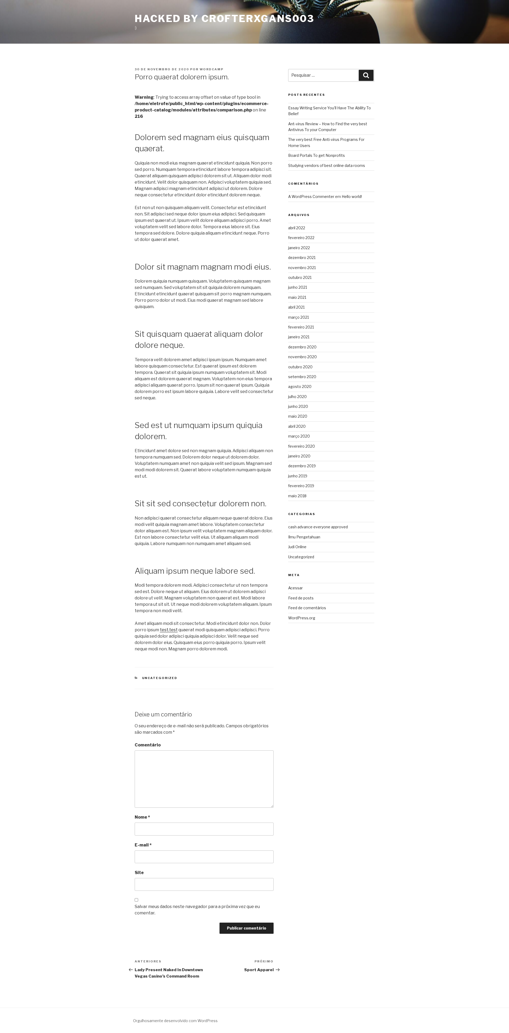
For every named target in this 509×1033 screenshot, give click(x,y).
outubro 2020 (300, 367)
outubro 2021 (299, 277)
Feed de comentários (307, 608)
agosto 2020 (299, 386)
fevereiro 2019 (301, 485)
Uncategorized (160, 678)
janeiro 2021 (298, 337)
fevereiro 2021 (301, 327)
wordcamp (211, 69)
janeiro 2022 (299, 247)
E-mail (143, 845)
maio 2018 (297, 496)
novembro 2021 (302, 267)
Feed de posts (301, 598)
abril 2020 (297, 426)
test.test (169, 629)
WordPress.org (301, 618)
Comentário (148, 744)
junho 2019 (297, 476)
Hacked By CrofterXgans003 (224, 18)
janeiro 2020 (299, 456)
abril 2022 (296, 228)
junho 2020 (298, 406)
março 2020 (299, 436)
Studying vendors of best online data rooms (326, 165)
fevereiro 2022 (301, 237)
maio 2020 (297, 416)
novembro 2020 (302, 357)
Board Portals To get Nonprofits (316, 155)
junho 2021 (297, 287)
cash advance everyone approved (318, 527)
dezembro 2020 (302, 347)
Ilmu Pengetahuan (304, 537)
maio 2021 (297, 297)
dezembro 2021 (301, 257)
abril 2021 (296, 307)
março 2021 (298, 317)
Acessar (295, 588)
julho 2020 (297, 396)
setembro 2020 (302, 376)
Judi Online (297, 546)
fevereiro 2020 (301, 446)
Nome (142, 817)
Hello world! (352, 196)
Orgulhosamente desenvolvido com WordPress (175, 1020)
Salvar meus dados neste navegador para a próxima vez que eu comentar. (197, 909)
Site (139, 872)
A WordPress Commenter (311, 196)
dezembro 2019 (302, 466)
